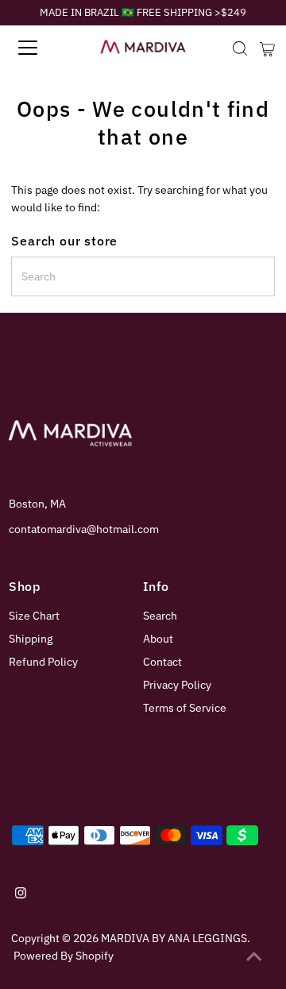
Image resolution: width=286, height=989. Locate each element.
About (158, 639)
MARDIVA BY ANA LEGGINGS (174, 938)
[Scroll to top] (254, 957)
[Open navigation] (39, 48)
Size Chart (34, 615)
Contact (162, 662)
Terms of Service (184, 708)
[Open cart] (267, 48)
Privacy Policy (177, 685)
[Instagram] (20, 894)
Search (160, 615)
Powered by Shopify (64, 955)
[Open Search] (240, 48)
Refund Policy (43, 662)
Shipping (30, 639)
